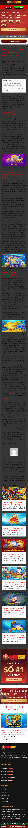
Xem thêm (5, 739)
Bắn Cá (17, 41)
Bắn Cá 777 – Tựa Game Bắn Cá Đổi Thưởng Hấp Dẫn (13, 530)
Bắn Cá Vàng (6, 178)
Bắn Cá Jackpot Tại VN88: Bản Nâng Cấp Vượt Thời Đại (14, 609)
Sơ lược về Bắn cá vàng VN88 (12, 83)
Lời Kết (6, 90)
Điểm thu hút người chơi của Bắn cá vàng (13, 86)
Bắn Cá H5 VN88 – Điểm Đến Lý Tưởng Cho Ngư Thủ (13, 555)
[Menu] (25, 3)
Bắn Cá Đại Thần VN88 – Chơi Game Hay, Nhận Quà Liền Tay (14, 583)
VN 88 (9, 63)
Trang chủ (11, 41)
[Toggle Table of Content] (22, 81)
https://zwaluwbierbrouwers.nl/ (16, 809)
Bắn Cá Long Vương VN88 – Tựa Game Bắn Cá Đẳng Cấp (13, 504)
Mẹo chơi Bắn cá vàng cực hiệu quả (13, 89)
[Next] (26, 726)
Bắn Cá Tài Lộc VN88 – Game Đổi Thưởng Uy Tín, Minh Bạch (14, 637)
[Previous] (1, 726)
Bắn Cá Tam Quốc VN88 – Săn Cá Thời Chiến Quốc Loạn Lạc (14, 731)
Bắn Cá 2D (12, 393)
